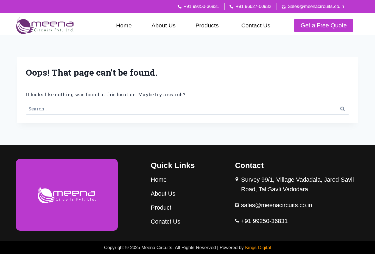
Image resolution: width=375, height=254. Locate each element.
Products (207, 25)
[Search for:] (187, 108)
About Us (164, 25)
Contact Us (255, 25)
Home (124, 25)
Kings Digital (258, 247)
